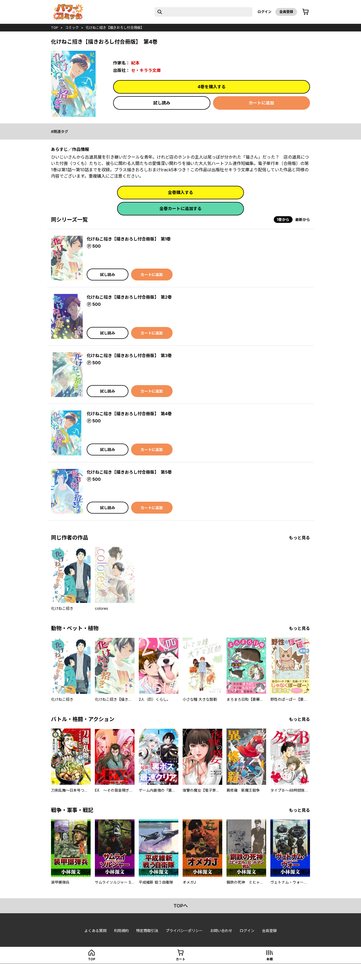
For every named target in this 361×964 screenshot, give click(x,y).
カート (180, 959)
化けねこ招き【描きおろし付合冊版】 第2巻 (129, 297)
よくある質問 (95, 930)
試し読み (161, 102)
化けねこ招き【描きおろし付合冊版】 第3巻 (129, 355)
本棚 (269, 959)
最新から (302, 219)
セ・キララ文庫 (146, 70)
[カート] (305, 12)
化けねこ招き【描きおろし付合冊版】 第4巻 (129, 413)
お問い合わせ (221, 930)
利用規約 (121, 930)
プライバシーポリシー (184, 930)
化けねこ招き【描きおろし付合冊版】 (115, 27)
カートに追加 (261, 102)
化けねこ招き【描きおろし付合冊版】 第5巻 (129, 472)
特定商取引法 (147, 930)
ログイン (264, 12)
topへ (180, 905)
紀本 (135, 63)
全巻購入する (180, 192)
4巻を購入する (212, 86)
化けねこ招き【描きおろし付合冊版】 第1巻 (129, 239)
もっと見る (299, 537)
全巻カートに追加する (180, 208)
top (54, 27)
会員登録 (286, 12)
